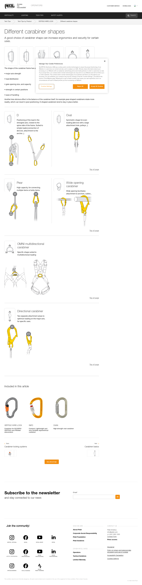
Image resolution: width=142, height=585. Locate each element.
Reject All (80, 86)
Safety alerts (56, 15)
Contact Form (112, 537)
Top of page (94, 170)
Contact (104, 14)
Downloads (127, 6)
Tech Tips (39, 15)
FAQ (103, 11)
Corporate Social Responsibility (85, 533)
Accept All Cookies (97, 86)
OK (118, 497)
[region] (72, 75)
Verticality (9, 15)
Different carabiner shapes (68, 21)
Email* (75, 492)
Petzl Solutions (78, 541)
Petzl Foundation (79, 537)
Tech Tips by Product (25, 21)
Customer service (113, 6)
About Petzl (77, 530)
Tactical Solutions (79, 556)
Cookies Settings (46, 86)
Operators (36, 6)
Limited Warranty (79, 560)
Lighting (24, 15)
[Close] (104, 61)
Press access (112, 540)
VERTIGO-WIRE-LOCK (46, 21)
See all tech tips (52, 462)
